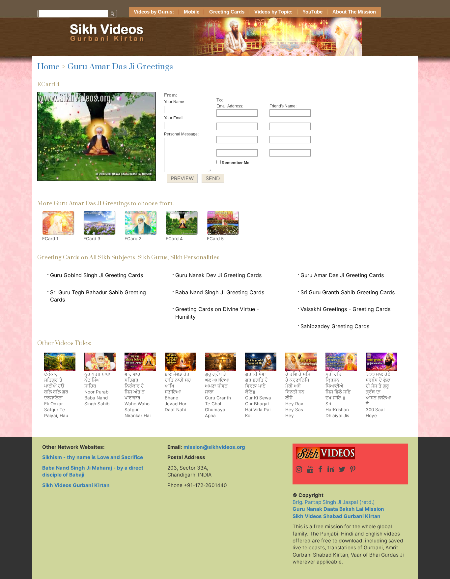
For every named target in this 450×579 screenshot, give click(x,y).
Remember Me (235, 162)
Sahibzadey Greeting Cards (334, 326)
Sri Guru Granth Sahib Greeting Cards (347, 292)
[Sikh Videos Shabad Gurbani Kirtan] (350, 453)
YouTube (312, 11)
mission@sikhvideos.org (214, 447)
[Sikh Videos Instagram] (299, 469)
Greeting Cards (226, 11)
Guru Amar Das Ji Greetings (120, 67)
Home (48, 67)
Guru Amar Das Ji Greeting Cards (342, 275)
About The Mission (354, 11)
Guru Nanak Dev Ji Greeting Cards (218, 275)
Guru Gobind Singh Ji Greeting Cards (96, 275)
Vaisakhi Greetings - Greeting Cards (345, 309)
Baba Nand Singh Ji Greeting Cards (219, 292)
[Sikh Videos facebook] (320, 469)
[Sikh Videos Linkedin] (330, 469)
